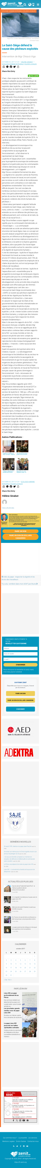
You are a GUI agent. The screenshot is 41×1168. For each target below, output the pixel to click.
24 (11, 971)
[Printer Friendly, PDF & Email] (33, 76)
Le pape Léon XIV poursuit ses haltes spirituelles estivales (11, 1025)
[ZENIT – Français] (11, 4)
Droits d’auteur (21, 1141)
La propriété (22, 1138)
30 (6, 975)
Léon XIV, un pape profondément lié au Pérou (11, 995)
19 (20, 968)
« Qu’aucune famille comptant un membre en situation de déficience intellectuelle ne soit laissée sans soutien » (19, 859)
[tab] (12, 1094)
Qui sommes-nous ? (10, 1138)
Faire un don (20, 531)
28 (30, 971)
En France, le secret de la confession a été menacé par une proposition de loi (24, 918)
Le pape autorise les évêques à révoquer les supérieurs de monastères (24, 928)
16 (6, 968)
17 (11, 968)
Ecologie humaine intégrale (11, 11)
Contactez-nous (33, 1141)
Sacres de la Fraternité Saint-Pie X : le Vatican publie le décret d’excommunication (23, 888)
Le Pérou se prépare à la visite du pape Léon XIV (18, 864)
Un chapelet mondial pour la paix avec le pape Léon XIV (24, 898)
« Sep (5, 980)
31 (11, 975)
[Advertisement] (20, 560)
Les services (32, 1138)
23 (6, 971)
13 (25, 964)
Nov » (10, 980)
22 (34, 968)
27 (25, 971)
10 (11, 964)
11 (16, 964)
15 (34, 964)
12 (20, 964)
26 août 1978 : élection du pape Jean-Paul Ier (18, 846)
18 (16, 968)
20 (25, 968)
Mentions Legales (8, 1141)
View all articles (8, 508)
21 (30, 968)
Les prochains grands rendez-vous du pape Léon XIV (12, 1011)
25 (16, 971)
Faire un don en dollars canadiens (20, 536)
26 (20, 971)
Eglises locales (29, 11)
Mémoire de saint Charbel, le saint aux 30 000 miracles (24, 908)
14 (30, 964)
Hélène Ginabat (27, 62)
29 (34, 971)
